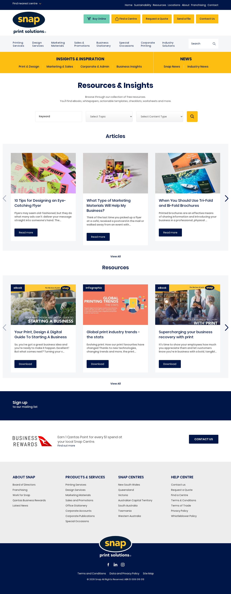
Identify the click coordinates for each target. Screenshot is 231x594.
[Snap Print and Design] (115, 546)
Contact (213, 5)
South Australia (128, 505)
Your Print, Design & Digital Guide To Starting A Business (40, 334)
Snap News (172, 67)
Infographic (94, 288)
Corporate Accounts (78, 511)
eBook (18, 288)
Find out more (66, 445)
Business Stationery (104, 44)
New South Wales (129, 484)
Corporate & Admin (94, 67)
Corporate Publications (80, 516)
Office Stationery (76, 505)
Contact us (178, 484)
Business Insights (129, 67)
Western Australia (129, 516)
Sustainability (142, 5)
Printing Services (18, 44)
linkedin (115, 564)
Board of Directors (24, 484)
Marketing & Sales (60, 67)
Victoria (123, 495)
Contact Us (207, 19)
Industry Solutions (168, 44)
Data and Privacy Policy (124, 573)
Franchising (198, 5)
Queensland (126, 490)
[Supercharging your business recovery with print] (187, 304)
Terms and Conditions (91, 573)
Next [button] (226, 199)
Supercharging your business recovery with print (185, 334)
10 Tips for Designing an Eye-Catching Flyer (40, 203)
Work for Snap (21, 495)
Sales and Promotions (79, 500)
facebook (108, 564)
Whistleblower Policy (184, 516)
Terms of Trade (181, 505)
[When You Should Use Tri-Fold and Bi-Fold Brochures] (187, 173)
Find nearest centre (25, 3)
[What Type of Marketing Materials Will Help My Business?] (115, 173)
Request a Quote (182, 490)
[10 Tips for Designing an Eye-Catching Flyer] (43, 173)
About (185, 5)
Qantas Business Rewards (29, 500)
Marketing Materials (58, 44)
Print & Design (29, 67)
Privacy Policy (179, 511)
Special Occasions (126, 44)
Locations (174, 5)
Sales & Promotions (82, 44)
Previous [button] (4, 199)
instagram (123, 564)
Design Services (38, 44)
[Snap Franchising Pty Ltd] (36, 23)
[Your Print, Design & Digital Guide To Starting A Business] (43, 304)
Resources (159, 5)
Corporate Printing (148, 44)
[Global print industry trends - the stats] (115, 304)
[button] (115, 255)
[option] (43, 197)
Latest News (20, 505)
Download (25, 364)
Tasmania (125, 511)
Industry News (198, 67)
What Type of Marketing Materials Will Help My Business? (109, 205)
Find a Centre (179, 495)
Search (214, 43)
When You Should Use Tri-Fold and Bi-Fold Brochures (186, 203)
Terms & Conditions (183, 500)
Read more (26, 232)
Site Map (148, 573)
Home (128, 5)
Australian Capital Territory (135, 500)
